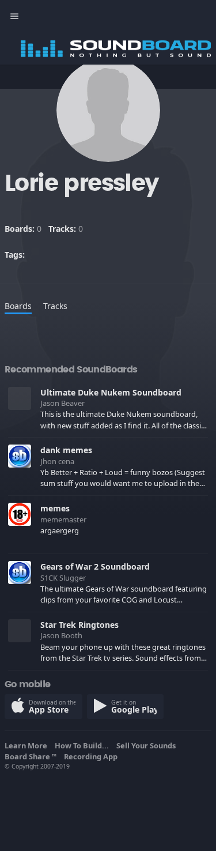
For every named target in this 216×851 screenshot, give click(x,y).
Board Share (30, 756)
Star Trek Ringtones (79, 624)
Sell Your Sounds (147, 745)
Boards (18, 305)
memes (55, 508)
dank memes (66, 450)
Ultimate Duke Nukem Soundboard (110, 392)
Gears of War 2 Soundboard (95, 566)
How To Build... (83, 745)
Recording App (92, 756)
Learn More (28, 745)
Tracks (55, 305)
